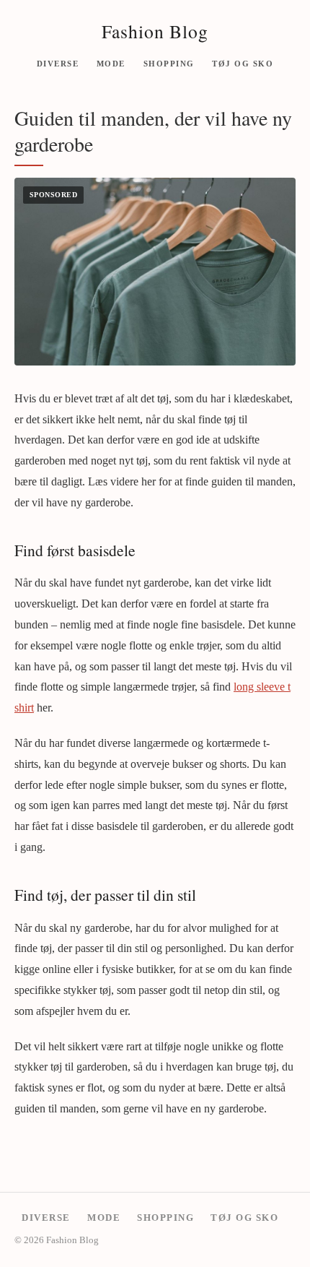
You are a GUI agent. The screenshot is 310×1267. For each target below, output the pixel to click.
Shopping (169, 63)
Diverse (58, 63)
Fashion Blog (155, 31)
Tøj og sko (242, 63)
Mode (111, 63)
